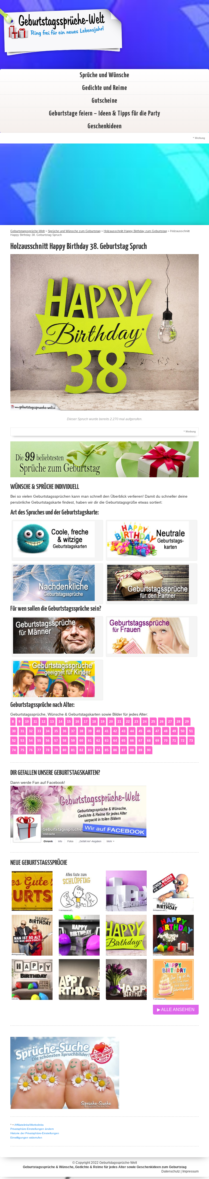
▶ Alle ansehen (176, 1009)
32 (31, 731)
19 (102, 721)
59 (73, 741)
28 (178, 721)
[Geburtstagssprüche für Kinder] (54, 696)
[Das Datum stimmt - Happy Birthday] (173, 998)
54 (31, 741)
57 (56, 741)
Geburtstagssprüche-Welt (118, 1163)
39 (90, 731)
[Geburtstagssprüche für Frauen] (148, 652)
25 (153, 721)
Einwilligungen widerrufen (26, 1137)
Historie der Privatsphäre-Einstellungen (34, 1133)
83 (90, 750)
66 (132, 741)
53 (22, 741)
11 (35, 721)
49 (174, 731)
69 (157, 741)
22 (128, 721)
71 (174, 741)
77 (39, 750)
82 (81, 750)
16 (77, 721)
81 (73, 750)
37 (73, 731)
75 (22, 750)
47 (157, 731)
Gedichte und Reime (104, 88)
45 (140, 731)
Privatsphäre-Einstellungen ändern (32, 1128)
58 (64, 741)
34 (48, 731)
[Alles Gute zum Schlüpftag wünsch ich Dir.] (79, 909)
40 (98, 731)
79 (56, 750)
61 (90, 741)
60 (81, 741)
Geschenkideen (105, 126)
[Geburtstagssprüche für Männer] (54, 652)
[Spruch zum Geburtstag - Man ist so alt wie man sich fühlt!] (32, 954)
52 (14, 741)
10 (27, 721)
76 (31, 750)
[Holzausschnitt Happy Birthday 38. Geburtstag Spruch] (104, 409)
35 (56, 731)
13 (52, 721)
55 (39, 741)
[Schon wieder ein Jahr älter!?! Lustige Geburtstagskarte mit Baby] (173, 909)
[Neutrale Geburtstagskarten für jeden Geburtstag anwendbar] (148, 556)
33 (39, 731)
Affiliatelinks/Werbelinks (29, 1124)
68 (149, 741)
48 (166, 731)
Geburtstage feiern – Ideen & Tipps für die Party (104, 113)
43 (123, 731)
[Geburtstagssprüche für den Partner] (148, 599)
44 (132, 731)
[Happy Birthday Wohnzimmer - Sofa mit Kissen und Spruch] (32, 998)
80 (64, 750)
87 (123, 750)
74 (14, 750)
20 (111, 721)
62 (98, 741)
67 (140, 741)
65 (123, 741)
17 (86, 721)
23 (136, 721)
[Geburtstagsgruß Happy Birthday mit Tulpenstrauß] (126, 998)
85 (107, 750)
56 (48, 741)
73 (191, 741)
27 (170, 721)
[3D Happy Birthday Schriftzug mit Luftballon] (126, 909)
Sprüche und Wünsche (104, 75)
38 (81, 731)
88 (132, 750)
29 (187, 721)
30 (14, 731)
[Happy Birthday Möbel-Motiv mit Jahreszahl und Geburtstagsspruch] (79, 998)
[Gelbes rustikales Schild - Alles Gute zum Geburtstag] (32, 909)
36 (64, 731)
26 (162, 721)
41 (107, 731)
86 (115, 750)
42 (115, 731)
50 (183, 731)
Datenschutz (170, 1171)
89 (140, 750)
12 (43, 721)
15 (69, 721)
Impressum (190, 1171)
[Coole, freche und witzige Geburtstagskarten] (54, 556)
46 (149, 731)
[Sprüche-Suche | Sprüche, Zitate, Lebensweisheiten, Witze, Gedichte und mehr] (64, 1107)
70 (166, 741)
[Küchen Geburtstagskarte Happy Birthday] (79, 954)
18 (94, 721)
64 (115, 741)
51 (191, 731)
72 (183, 741)
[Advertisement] (104, 184)
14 (60, 721)
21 (119, 721)
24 (145, 721)
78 (48, 750)
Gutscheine (104, 101)
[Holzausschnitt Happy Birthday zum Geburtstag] (126, 954)
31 (22, 731)
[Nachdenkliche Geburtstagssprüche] (54, 599)
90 (149, 750)
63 (107, 741)
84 (98, 750)
